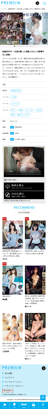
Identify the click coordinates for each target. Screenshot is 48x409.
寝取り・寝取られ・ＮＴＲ (20, 115)
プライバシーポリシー (14, 386)
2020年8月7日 (16, 91)
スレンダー (29, 110)
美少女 (39, 110)
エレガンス (15, 104)
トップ (3, 9)
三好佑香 (5, 351)
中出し (13, 110)
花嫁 (20, 110)
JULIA (4, 259)
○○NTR (13, 97)
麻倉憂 (4, 299)
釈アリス (28, 306)
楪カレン (28, 359)
